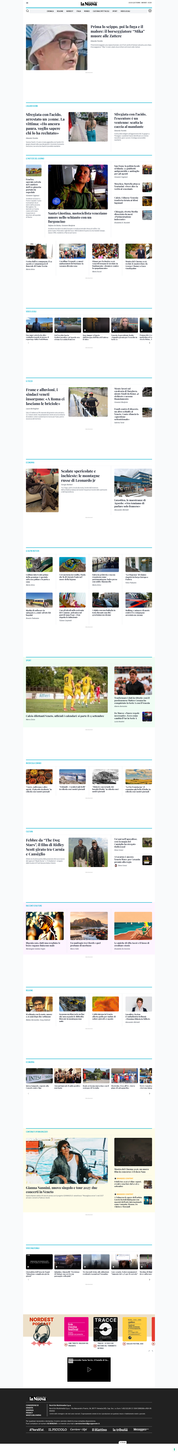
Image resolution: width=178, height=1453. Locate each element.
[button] (89, 1369)
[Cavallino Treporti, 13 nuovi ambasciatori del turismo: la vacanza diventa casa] (72, 251)
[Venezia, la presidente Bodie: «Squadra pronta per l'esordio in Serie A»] (124, 325)
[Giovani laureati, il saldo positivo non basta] (67, 1075)
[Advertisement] (89, 18)
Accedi (150, 3)
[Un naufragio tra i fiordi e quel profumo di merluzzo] (89, 926)
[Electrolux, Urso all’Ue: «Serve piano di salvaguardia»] (124, 1075)
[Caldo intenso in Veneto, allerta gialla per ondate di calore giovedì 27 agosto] (105, 1004)
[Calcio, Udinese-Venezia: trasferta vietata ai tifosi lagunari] (147, 201)
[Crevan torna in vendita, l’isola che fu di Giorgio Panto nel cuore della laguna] (72, 564)
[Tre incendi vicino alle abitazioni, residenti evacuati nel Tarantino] (96, 1261)
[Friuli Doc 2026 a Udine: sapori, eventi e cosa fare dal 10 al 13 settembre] (148, 1185)
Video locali (125, 11)
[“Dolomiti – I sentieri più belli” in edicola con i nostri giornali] (72, 776)
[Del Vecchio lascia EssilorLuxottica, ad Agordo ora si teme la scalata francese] (67, 325)
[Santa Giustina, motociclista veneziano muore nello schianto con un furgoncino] (78, 187)
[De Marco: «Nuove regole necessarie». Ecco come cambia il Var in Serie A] (147, 716)
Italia (79, 11)
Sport (114, 11)
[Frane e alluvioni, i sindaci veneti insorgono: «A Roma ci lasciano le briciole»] (88, 402)
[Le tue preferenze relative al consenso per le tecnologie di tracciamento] (174, 1449)
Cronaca (50, 11)
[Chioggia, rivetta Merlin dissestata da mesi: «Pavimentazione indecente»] (147, 215)
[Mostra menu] (27, 3)
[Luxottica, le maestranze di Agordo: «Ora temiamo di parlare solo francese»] (133, 483)
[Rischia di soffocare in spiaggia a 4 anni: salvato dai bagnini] (39, 600)
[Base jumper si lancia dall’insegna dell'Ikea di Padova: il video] (96, 325)
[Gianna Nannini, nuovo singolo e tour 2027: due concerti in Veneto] (67, 1161)
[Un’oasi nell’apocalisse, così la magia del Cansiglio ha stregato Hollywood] (147, 842)
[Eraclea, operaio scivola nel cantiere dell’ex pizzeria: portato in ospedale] (34, 170)
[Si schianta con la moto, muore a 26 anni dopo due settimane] (39, 1004)
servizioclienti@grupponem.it (87, 1423)
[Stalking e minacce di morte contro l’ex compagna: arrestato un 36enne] (138, 600)
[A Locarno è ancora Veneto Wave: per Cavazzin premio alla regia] (147, 860)
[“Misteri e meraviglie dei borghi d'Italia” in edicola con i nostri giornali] (105, 776)
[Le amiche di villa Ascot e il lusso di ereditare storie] (133, 926)
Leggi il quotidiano (134, 3)
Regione (60, 11)
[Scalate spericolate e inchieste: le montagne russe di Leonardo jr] (42, 490)
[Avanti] (149, 342)
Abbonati (144, 3)
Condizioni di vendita (32, 1406)
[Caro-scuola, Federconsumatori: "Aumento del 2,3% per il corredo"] (124, 1261)
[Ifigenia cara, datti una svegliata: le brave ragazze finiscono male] (45, 926)
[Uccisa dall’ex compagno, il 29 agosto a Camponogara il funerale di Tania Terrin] (39, 251)
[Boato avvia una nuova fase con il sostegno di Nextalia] (96, 1075)
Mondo (87, 11)
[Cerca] (27, 10)
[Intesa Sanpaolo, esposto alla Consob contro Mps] (39, 1075)
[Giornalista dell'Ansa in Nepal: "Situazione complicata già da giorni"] (39, 1261)
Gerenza (30, 1410)
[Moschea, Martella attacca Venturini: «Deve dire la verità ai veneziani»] (147, 187)
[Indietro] (28, 342)
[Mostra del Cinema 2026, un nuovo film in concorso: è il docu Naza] (133, 1152)
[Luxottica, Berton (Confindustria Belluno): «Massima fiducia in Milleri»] (138, 1004)
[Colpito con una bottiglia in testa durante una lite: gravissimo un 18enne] (105, 600)
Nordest (69, 11)
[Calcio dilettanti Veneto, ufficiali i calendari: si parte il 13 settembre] (67, 690)
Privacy (29, 1413)
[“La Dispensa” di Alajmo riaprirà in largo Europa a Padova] (138, 564)
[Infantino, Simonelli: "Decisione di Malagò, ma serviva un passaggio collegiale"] (67, 1261)
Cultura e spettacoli (101, 11)
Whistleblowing (33, 1415)
